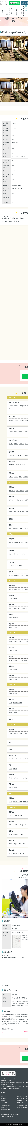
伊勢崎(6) (25, 476)
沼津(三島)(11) (17, 554)
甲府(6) (10, 834)
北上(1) (15, 627)
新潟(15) (11, 825)
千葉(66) (11, 432)
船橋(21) (20, 432)
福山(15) (16, 641)
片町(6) (15, 844)
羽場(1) (22, 575)
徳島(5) (10, 712)
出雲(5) (15, 669)
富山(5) (10, 853)
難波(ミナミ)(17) (13, 500)
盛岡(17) (11, 627)
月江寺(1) (21, 834)
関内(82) (11, 443)
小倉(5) (21, 733)
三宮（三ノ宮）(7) (17, 511)
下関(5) (10, 650)
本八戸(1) (15, 617)
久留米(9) (16, 733)
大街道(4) (19, 702)
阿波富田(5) (16, 712)
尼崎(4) (23, 511)
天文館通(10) (12, 759)
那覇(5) (15, 801)
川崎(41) (16, 443)
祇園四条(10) (12, 490)
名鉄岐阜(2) (17, 575)
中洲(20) (11, 733)
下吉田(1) (15, 834)
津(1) (20, 565)
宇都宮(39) (11, 455)
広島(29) (11, 641)
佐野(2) (21, 455)
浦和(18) (22, 420)
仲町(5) (21, 825)
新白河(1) (25, 608)
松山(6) (10, 702)
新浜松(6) (24, 554)
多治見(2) (11, 575)
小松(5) (23, 844)
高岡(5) (15, 853)
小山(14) (17, 455)
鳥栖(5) (15, 787)
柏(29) (15, 432)
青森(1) (10, 617)
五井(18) (24, 432)
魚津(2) (23, 853)
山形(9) (10, 598)
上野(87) (11, 406)
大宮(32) (11, 420)
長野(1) (20, 815)
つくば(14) (22, 464)
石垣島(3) (19, 801)
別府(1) (15, 768)
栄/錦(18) (16, 542)
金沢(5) (19, 844)
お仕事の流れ (7, 11)
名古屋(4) (21, 542)
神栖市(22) (11, 464)
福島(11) (11, 608)
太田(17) (11, 476)
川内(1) (22, 759)
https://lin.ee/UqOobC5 (14, 1088)
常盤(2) (10, 660)
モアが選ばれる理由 (16, 11)
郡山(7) (15, 608)
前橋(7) (20, 476)
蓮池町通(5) (16, 693)
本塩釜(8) (20, 589)
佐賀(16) (11, 787)
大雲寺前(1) (20, 660)
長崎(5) (16, 778)
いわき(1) (20, 608)
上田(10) (11, 815)
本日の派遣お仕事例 (5, 1105)
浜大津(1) (15, 528)
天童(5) (15, 598)
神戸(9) (10, 511)
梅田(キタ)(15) (20, 500)
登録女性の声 (4, 1107)
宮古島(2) (25, 801)
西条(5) (15, 702)
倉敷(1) (15, 660)
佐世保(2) (25, 778)
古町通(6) (16, 825)
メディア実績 (4, 1103)
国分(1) (18, 759)
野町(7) (10, 844)
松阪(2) (16, 565)
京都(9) (18, 490)
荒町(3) (19, 853)
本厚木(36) (21, 443)
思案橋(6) (11, 778)
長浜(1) (10, 528)
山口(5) (15, 650)
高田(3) (25, 825)
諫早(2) (20, 778)
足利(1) (26, 455)
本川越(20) (16, 420)
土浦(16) (17, 464)
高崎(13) (16, 476)
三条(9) (22, 490)
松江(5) (10, 669)
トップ (2, 11)
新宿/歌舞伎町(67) (18, 406)
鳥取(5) (10, 679)
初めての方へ (11, 11)
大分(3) (10, 768)
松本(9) (15, 815)
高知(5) (10, 693)
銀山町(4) (21, 641)
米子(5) (15, 679)
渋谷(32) (11, 408)
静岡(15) (11, 554)
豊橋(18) (11, 542)
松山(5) (10, 801)
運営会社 (21, 11)
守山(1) (20, 528)
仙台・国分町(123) (13, 589)
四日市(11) (11, 565)
